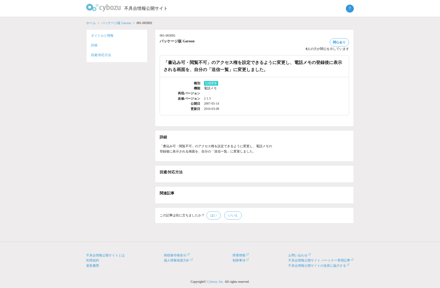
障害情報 (239, 255)
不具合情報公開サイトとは (105, 255)
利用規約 (92, 260)
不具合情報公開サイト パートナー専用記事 (319, 260)
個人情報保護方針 (177, 260)
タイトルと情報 (102, 35)
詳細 (94, 45)
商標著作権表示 (175, 255)
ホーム (91, 23)
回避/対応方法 (101, 55)
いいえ (233, 215)
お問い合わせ (298, 255)
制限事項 (239, 260)
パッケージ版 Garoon (116, 23)
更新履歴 (92, 265)
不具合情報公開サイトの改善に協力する (317, 265)
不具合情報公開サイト (146, 8)
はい (213, 215)
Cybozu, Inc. (215, 281)
